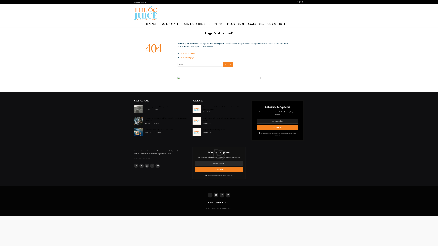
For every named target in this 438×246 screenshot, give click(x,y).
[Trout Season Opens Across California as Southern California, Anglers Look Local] (138, 120)
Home (210, 202)
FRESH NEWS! (148, 23)
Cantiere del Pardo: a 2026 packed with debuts (159, 130)
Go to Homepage (187, 57)
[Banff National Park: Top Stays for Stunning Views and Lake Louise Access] (197, 120)
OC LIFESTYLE (170, 23)
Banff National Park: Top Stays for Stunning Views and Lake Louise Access (223, 119)
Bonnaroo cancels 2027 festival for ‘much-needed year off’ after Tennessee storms (222, 108)
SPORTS (230, 23)
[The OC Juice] (145, 12)
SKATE (252, 23)
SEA (261, 23)
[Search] (303, 24)
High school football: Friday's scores (214, 130)
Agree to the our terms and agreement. (220, 175)
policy (224, 175)
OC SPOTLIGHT (276, 23)
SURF (241, 23)
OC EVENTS (215, 23)
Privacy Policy (292, 133)
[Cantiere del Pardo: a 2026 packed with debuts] (138, 132)
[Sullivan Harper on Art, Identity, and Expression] (138, 109)
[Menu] (136, 24)
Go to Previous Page (188, 53)
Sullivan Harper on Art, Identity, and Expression (159, 107)
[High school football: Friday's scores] (197, 132)
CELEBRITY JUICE (194, 23)
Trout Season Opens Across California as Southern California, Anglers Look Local (166, 119)
